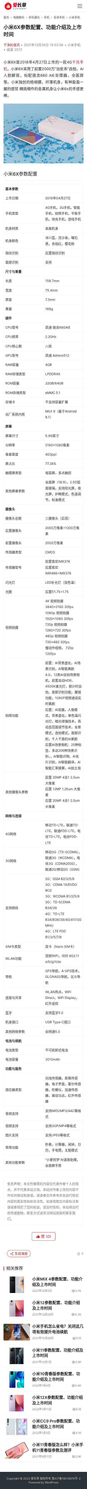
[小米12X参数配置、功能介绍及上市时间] (16, 1403)
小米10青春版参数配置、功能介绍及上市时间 (56, 1377)
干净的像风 (11, 45)
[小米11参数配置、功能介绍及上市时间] (16, 1356)
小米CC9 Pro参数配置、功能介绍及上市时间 (56, 1424)
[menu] (80, 6)
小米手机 (74, 45)
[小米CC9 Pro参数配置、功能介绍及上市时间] (16, 1427)
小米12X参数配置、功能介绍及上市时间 (57, 1400)
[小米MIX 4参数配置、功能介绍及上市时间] (16, 1285)
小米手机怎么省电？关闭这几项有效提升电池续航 (58, 1329)
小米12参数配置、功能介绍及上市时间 (56, 1305)
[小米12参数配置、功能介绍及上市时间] (16, 1308)
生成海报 (21, 1253)
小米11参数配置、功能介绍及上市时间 (57, 1353)
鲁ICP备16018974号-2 (66, 1478)
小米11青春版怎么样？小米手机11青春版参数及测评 (57, 1447)
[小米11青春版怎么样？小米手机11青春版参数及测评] (16, 1450)
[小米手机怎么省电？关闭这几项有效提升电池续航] (16, 1332)
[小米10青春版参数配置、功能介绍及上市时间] (16, 1379)
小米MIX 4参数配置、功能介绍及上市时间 (57, 1282)
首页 (6, 17)
